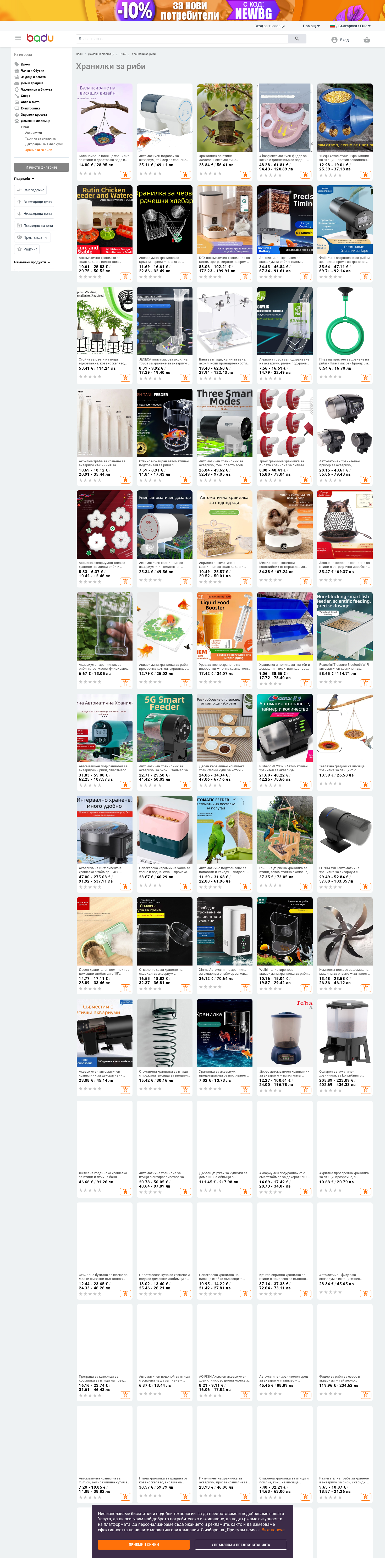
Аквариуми (33, 133)
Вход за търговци (270, 26)
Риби (25, 127)
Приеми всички (144, 1544)
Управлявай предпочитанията (241, 1545)
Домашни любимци (101, 54)
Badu (79, 54)
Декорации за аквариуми (44, 144)
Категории (23, 54)
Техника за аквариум (41, 138)
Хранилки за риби (38, 150)
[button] (18, 37)
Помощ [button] (309, 26)
